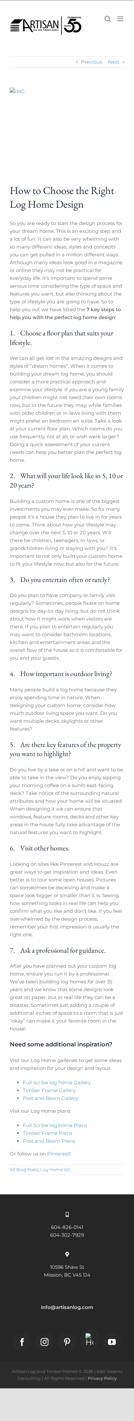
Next (113, 62)
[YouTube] (111, 1341)
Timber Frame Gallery (49, 1090)
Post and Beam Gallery (50, 1098)
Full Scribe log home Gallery (57, 1082)
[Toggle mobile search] (107, 18)
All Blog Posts (24, 1169)
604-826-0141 (67, 1227)
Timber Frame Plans (47, 1133)
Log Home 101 (55, 1169)
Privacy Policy (102, 1378)
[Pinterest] (67, 1341)
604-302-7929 (67, 1235)
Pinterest (58, 1154)
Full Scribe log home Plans (55, 1125)
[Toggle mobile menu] (120, 18)
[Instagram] (44, 1341)
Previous (91, 62)
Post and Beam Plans (49, 1141)
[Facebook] (22, 1341)
